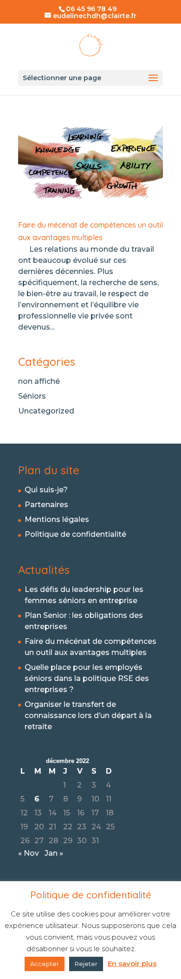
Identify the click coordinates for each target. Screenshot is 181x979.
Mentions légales (57, 519)
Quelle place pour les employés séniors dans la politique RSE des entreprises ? (87, 678)
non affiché (39, 381)
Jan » (54, 853)
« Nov (28, 853)
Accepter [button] (44, 963)
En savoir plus (132, 963)
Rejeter (86, 963)
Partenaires (46, 504)
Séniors (32, 396)
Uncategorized (46, 411)
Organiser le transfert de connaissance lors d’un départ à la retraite (88, 715)
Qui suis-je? (46, 489)
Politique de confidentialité (75, 534)
